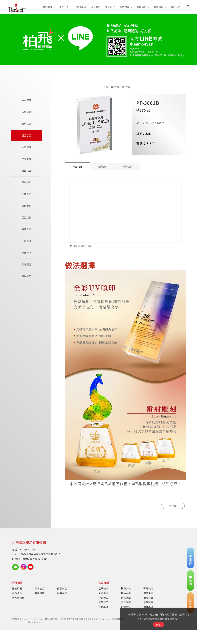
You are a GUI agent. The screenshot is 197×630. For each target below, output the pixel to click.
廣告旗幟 (26, 217)
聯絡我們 (175, 6)
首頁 (106, 86)
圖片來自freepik (35, 622)
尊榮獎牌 (26, 159)
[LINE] (16, 567)
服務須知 (158, 6)
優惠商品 (110, 6)
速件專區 (81, 6)
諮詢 (190, 582)
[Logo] (16, 6)
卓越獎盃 (26, 206)
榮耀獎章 (26, 229)
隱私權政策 (171, 618)
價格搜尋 (125, 6)
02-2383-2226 (28, 549)
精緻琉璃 (26, 112)
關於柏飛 (47, 6)
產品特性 (77, 166)
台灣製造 (26, 264)
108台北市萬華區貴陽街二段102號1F (40, 554)
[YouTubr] (30, 567)
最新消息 (142, 6)
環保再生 (96, 6)
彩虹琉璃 (26, 147)
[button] (188, 6)
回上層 (173, 506)
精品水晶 (126, 86)
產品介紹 (64, 6)
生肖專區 (26, 241)
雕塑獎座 (26, 170)
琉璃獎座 (26, 123)
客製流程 (62, 593)
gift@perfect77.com (35, 558)
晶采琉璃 (26, 100)
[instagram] (23, 567)
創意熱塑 (26, 182)
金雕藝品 (26, 194)
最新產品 (39, 588)
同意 (158, 624)
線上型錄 (190, 560)
